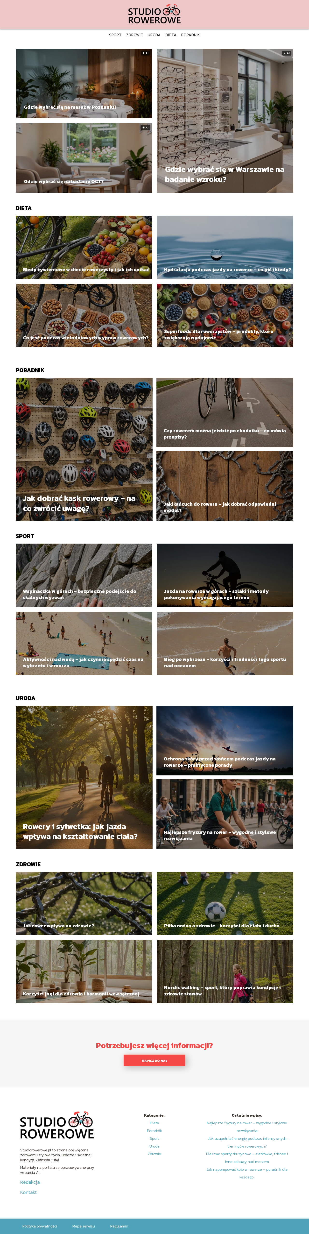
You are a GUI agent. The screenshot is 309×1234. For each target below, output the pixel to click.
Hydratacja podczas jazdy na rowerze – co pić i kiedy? (227, 269)
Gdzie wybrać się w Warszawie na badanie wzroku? (224, 174)
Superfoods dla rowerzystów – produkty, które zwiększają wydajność (218, 334)
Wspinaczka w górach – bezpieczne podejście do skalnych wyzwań (79, 594)
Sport (115, 35)
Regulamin (119, 1226)
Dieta (171, 35)
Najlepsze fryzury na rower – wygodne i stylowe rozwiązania (220, 835)
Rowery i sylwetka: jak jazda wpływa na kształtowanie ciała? (80, 831)
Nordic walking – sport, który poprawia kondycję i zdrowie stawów (222, 990)
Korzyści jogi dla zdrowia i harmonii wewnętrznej (81, 994)
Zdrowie (134, 35)
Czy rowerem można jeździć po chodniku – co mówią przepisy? (225, 433)
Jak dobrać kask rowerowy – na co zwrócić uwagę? (79, 503)
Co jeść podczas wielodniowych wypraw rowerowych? (86, 337)
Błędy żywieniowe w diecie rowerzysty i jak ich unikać (86, 269)
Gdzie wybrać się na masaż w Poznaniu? (70, 107)
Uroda (154, 35)
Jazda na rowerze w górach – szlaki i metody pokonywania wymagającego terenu (216, 594)
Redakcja (30, 1182)
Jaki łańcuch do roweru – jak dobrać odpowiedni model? (220, 507)
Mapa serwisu (83, 1226)
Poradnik (190, 35)
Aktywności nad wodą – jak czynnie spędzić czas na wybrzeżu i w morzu (83, 662)
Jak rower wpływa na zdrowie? (58, 925)
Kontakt (28, 1192)
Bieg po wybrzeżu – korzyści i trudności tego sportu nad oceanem (225, 662)
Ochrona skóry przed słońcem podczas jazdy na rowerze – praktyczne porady (220, 762)
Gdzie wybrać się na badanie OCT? (64, 181)
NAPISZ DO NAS (154, 1060)
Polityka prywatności (39, 1226)
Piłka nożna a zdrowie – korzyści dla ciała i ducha (222, 925)
